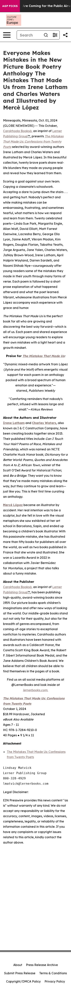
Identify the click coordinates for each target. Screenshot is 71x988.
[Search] (45, 35)
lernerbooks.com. (35, 690)
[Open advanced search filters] (54, 35)
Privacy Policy (54, 981)
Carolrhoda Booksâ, (17, 131)
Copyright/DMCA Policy (23, 981)
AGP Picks (10, 6)
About (17, 965)
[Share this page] (65, 35)
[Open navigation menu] (7, 35)
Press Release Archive (42, 965)
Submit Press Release (19, 973)
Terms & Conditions (53, 973)
